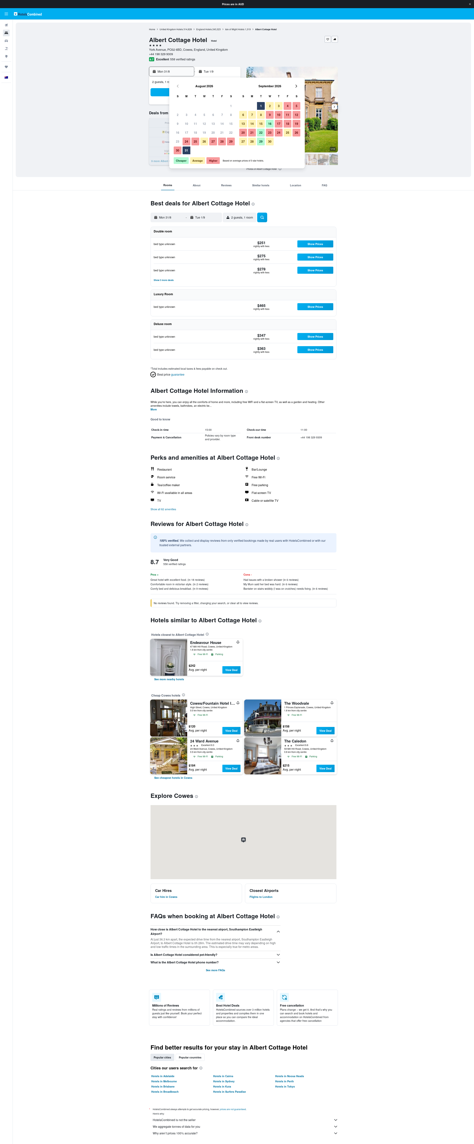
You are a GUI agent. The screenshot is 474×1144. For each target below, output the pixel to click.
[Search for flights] (6, 25)
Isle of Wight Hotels (234, 29)
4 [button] (195, 115)
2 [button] (177, 115)
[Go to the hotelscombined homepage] (27, 14)
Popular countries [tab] (190, 1057)
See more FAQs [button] (215, 970)
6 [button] (213, 115)
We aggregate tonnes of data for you (176, 1126)
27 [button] (213, 141)
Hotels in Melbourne (164, 1081)
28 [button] (222, 141)
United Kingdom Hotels (171, 29)
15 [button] (231, 123)
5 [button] (204, 115)
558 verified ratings (182, 59)
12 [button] (204, 123)
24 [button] (186, 141)
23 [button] (177, 141)
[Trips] (6, 67)
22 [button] (231, 132)
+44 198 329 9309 (161, 54)
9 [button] (177, 123)
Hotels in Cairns (223, 1076)
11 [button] (195, 123)
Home (152, 29)
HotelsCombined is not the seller (174, 1120)
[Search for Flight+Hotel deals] (6, 48)
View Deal (231, 670)
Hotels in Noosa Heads (289, 1076)
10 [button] (186, 123)
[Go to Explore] (6, 56)
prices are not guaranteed (233, 1109)
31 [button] (186, 150)
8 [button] (231, 115)
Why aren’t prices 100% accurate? (175, 1133)
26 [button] (204, 141)
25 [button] (195, 141)
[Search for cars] (6, 40)
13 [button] (213, 123)
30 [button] (177, 150)
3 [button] (186, 115)
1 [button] (231, 106)
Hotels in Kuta (222, 1086)
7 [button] (222, 115)
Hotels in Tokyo (285, 1086)
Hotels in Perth (284, 1081)
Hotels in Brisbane (163, 1086)
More (154, 409)
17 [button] (186, 132)
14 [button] (222, 123)
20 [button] (213, 132)
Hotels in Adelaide (162, 1076)
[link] (169, 679)
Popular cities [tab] (162, 1057)
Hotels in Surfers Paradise (229, 1091)
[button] (470, 4)
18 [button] (195, 132)
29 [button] (231, 141)
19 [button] (204, 132)
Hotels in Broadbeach (165, 1091)
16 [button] (177, 132)
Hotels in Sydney (224, 1081)
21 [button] (222, 132)
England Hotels (204, 29)
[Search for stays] (6, 33)
